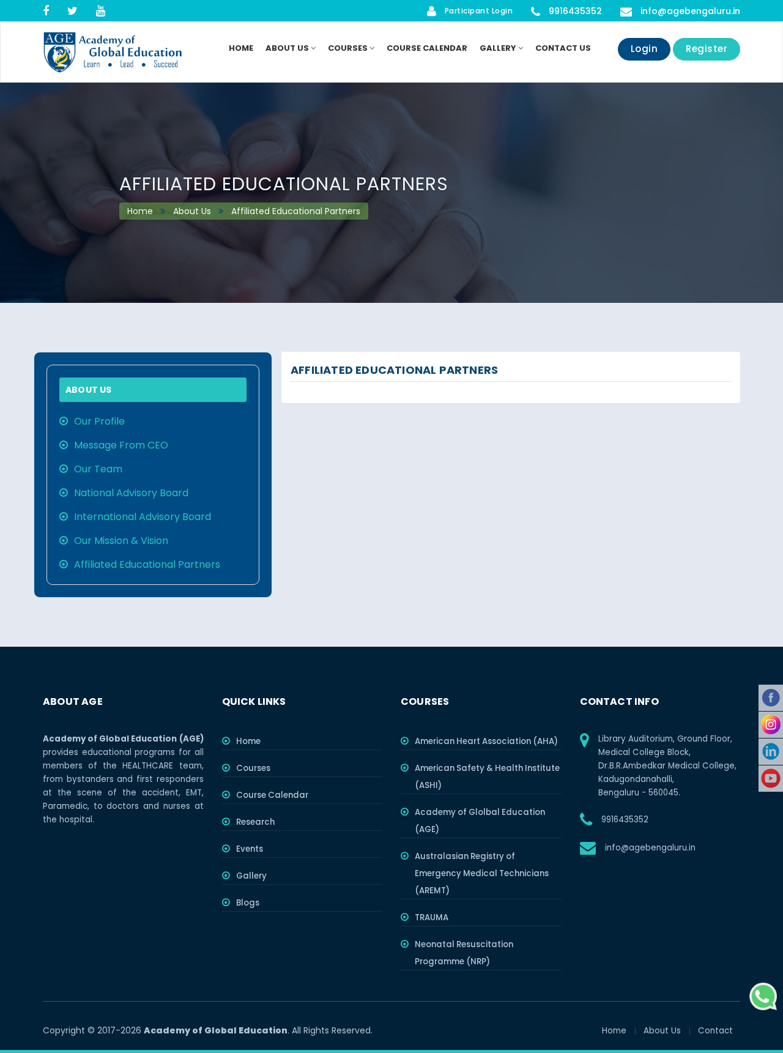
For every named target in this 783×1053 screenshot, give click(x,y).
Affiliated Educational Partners (294, 211)
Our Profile (99, 421)
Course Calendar (427, 48)
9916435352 (574, 11)
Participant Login (477, 11)
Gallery (251, 876)
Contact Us (563, 48)
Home (241, 48)
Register (706, 48)
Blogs (247, 903)
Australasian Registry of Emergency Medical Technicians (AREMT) (482, 873)
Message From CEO (121, 445)
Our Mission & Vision (121, 541)
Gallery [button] (499, 48)
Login (644, 48)
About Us (191, 211)
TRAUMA (431, 917)
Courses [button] (348, 48)
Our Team (98, 469)
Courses (253, 768)
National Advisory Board (131, 493)
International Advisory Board (142, 517)
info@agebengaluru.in (690, 11)
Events (249, 849)
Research (255, 822)
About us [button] (288, 48)
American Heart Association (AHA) (486, 741)
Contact (715, 1030)
